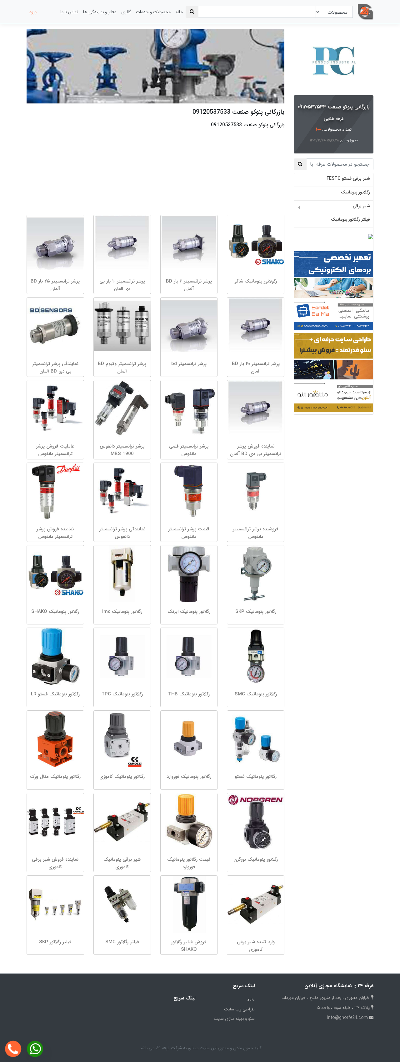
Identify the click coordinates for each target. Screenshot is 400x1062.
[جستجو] (192, 12)
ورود (33, 11)
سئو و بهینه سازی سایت (234, 1018)
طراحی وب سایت (239, 1009)
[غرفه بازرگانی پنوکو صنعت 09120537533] (333, 61)
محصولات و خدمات (153, 11)
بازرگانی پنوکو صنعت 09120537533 (334, 107)
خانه (179, 11)
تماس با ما (69, 11)
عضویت (48, 11)
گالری (126, 11)
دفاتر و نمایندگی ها (99, 11)
